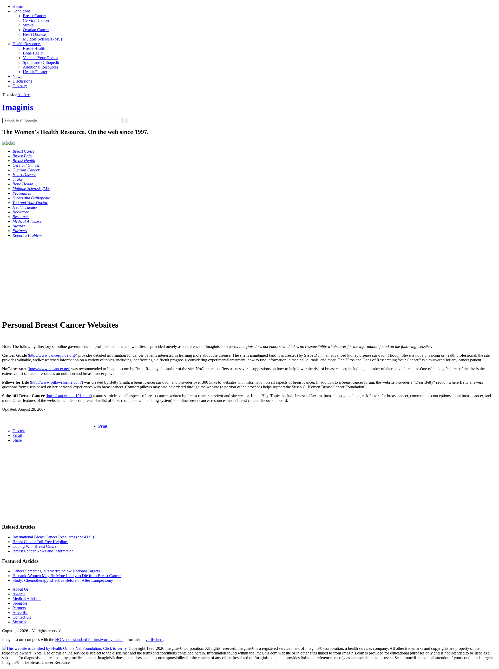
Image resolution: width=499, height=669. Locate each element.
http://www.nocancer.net (49, 369)
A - (20, 94)
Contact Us (21, 617)
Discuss (18, 431)
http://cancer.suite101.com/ (69, 396)
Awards (18, 594)
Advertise (20, 612)
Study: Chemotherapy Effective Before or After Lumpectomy (62, 580)
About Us (20, 589)
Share (17, 440)
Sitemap (19, 622)
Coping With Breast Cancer (35, 546)
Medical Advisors (26, 598)
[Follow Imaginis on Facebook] (8, 143)
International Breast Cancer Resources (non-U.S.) (53, 537)
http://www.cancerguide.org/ (52, 355)
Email (17, 435)
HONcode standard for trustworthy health (89, 639)
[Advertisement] (158, 278)
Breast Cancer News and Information (43, 551)
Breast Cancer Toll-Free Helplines (40, 541)
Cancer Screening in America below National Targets (56, 571)
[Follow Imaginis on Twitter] (12, 143)
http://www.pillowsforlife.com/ (56, 382)
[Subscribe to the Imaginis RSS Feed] (4, 143)
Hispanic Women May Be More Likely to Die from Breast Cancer (66, 575)
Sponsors (20, 603)
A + (26, 94)
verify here (154, 639)
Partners (19, 608)
